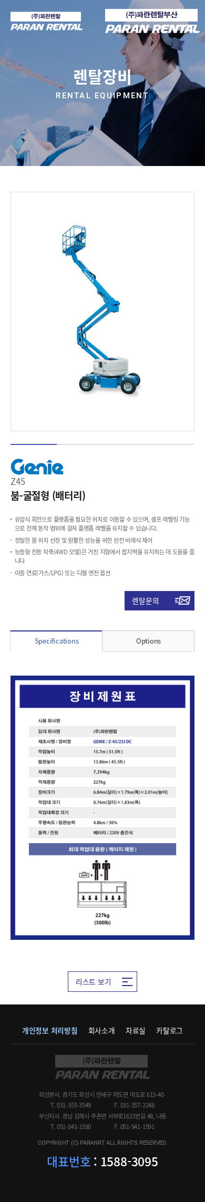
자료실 (136, 1030)
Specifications (57, 641)
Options (148, 641)
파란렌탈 (102, 1067)
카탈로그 (169, 1030)
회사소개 (101, 1030)
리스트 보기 (93, 981)
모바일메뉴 (186, 21)
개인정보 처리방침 (50, 1030)
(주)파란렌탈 (47, 21)
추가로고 (152, 21)
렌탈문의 (145, 600)
